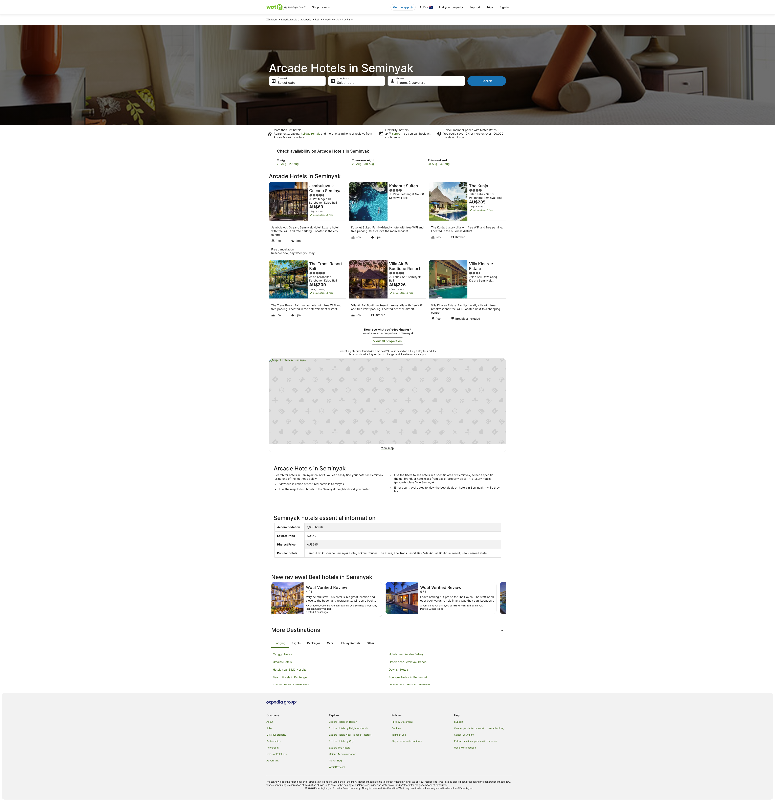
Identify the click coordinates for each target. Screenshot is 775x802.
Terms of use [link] (399, 734)
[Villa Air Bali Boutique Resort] (387, 291)
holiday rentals (310, 133)
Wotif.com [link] (271, 19)
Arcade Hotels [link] (289, 19)
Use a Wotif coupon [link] (465, 747)
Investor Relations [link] (276, 754)
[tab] (280, 643)
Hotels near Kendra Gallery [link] (406, 654)
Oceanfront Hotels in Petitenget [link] (409, 685)
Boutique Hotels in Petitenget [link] (408, 677)
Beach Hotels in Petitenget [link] (290, 677)
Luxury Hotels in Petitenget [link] (291, 685)
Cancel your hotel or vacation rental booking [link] (479, 728)
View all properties (387, 341)
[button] (387, 630)
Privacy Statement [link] (402, 721)
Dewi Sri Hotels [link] (398, 669)
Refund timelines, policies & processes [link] (475, 741)
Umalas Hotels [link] (282, 662)
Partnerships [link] (273, 741)
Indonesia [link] (306, 19)
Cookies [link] (396, 728)
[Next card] (506, 599)
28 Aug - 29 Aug (288, 163)
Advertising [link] (272, 760)
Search (487, 81)
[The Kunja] (467, 219)
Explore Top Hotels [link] (339, 747)
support (397, 133)
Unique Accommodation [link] (342, 754)
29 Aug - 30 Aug (363, 163)
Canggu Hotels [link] (282, 654)
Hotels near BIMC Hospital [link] (290, 669)
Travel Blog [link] (335, 760)
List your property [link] (276, 734)
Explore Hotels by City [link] (341, 741)
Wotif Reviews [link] (337, 766)
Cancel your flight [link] (464, 734)
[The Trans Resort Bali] (307, 291)
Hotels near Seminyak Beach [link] (407, 662)
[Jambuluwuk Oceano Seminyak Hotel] (307, 219)
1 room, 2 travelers (410, 83)
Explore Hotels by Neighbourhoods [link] (348, 728)
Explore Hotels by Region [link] (343, 721)
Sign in (504, 7)
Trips (490, 7)
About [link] (269, 721)
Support (474, 7)
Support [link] (458, 721)
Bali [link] (317, 19)
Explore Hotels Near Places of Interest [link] (350, 734)
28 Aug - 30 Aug (439, 163)
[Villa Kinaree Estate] (467, 291)
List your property (451, 7)
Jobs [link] (269, 728)
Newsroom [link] (272, 747)
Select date (286, 83)
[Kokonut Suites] (387, 219)
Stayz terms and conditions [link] (407, 741)
